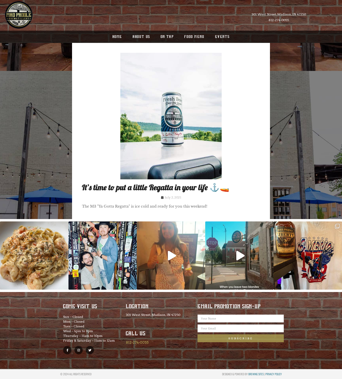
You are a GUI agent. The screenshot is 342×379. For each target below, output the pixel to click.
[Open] (34, 255)
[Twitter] (90, 350)
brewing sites (256, 374)
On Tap (167, 36)
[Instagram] (78, 350)
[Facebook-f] (67, 350)
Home (117, 36)
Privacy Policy (273, 374)
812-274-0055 (137, 342)
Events (222, 36)
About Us (141, 36)
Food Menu (194, 36)
